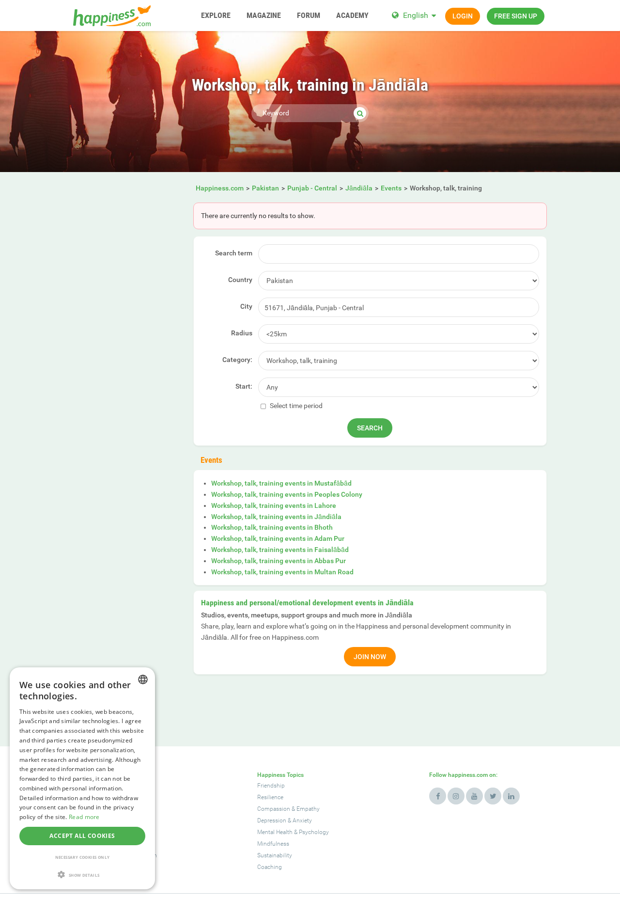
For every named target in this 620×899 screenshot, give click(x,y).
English (415, 15)
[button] (82, 874)
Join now (370, 657)
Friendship (271, 785)
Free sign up (515, 16)
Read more (84, 817)
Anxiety (302, 820)
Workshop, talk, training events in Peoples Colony (286, 494)
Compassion (273, 808)
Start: (243, 386)
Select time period (295, 406)
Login (462, 16)
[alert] (82, 778)
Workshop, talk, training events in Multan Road (282, 572)
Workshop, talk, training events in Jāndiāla (276, 516)
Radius (241, 333)
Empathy (308, 808)
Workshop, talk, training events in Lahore (273, 505)
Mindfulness (273, 843)
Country (240, 280)
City (246, 306)
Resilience (270, 797)
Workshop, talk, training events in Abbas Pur (278, 561)
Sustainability (274, 855)
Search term (233, 253)
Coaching (269, 867)
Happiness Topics (280, 775)
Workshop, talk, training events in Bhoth (272, 527)
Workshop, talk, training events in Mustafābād (281, 483)
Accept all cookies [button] (82, 836)
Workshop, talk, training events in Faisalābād (280, 549)
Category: (237, 359)
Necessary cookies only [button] (82, 857)
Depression (271, 820)
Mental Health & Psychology (293, 832)
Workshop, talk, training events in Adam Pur (277, 538)
